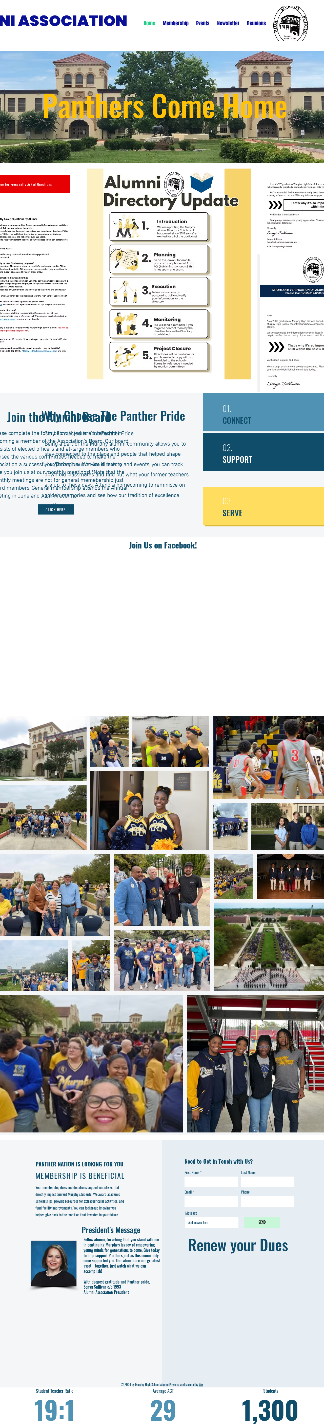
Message (191, 1213)
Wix (201, 1384)
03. (227, 501)
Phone (245, 1192)
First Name (192, 1172)
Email (188, 1192)
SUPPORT (237, 459)
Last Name (248, 1172)
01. (226, 408)
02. (227, 447)
